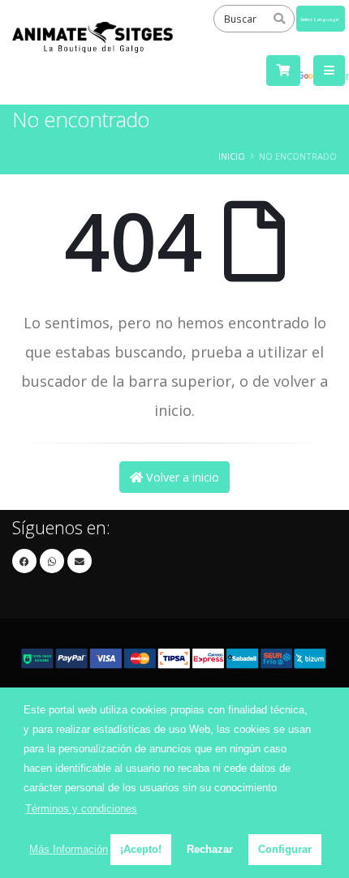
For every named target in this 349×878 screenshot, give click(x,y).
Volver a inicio (181, 477)
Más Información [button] (68, 849)
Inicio (231, 156)
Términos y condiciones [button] (81, 809)
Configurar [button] (285, 849)
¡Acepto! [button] (141, 849)
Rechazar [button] (210, 849)
